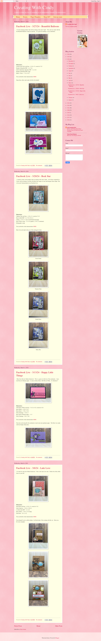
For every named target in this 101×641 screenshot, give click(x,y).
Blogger (57, 638)
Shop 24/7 (47, 17)
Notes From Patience (72, 134)
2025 (68, 56)
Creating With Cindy (34, 7)
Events (25, 17)
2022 (68, 105)
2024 (68, 59)
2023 (68, 103)
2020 (68, 110)
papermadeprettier (71, 127)
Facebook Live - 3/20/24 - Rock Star (33, 176)
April (70, 80)
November (71, 63)
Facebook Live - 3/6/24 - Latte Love (33, 467)
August (70, 70)
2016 (68, 120)
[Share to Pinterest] (51, 165)
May (70, 78)
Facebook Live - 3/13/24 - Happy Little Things (76, 91)
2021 (68, 108)
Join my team (57, 17)
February (71, 97)
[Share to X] (48, 165)
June (70, 75)
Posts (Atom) (23, 629)
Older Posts (58, 626)
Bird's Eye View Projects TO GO (74, 135)
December (71, 61)
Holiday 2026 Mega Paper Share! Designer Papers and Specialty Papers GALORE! (75, 130)
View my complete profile (71, 26)
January (70, 100)
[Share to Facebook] (50, 165)
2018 (68, 115)
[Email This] (45, 165)
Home (18, 17)
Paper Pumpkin (35, 17)
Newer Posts (18, 626)
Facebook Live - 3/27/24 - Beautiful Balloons (37, 26)
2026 (68, 54)
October (70, 66)
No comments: (39, 165)
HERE (34, 76)
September (71, 68)
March (70, 83)
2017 (68, 117)
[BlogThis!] (47, 165)
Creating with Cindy (72, 24)
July (70, 73)
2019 (68, 112)
